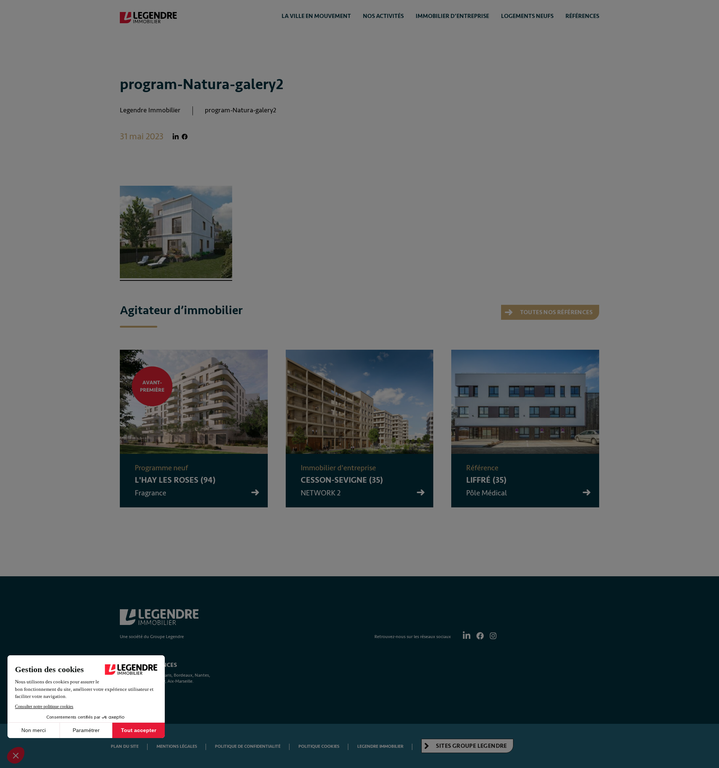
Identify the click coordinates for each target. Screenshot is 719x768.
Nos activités (383, 16)
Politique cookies (318, 746)
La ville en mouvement (316, 16)
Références (582, 16)
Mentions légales (177, 746)
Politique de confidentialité (247, 746)
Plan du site (125, 746)
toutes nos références (555, 312)
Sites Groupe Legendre (471, 746)
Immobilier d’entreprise (452, 16)
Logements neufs (527, 16)
